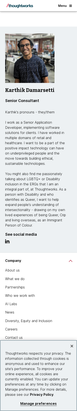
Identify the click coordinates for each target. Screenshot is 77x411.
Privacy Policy (41, 394)
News (9, 312)
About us (12, 270)
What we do (15, 279)
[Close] (72, 346)
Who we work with (20, 295)
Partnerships (15, 287)
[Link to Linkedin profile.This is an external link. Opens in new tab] (7, 242)
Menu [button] (62, 6)
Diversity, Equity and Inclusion (28, 321)
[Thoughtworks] (19, 6)
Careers (11, 329)
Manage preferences (38, 404)
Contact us (14, 337)
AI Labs (11, 304)
